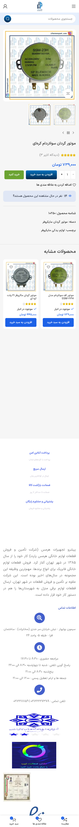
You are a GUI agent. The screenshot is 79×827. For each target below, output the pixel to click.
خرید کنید (14, 175)
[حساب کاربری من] (5, 6)
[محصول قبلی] (73, 132)
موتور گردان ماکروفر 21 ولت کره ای (21, 296)
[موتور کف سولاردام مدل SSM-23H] (58, 276)
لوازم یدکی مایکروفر (53, 230)
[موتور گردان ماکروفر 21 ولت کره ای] (20, 276)
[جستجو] (7, 18)
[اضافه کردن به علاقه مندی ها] (48, 267)
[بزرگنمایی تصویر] (68, 93)
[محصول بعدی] (63, 132)
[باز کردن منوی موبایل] (74, 6)
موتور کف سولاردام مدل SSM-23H (61, 296)
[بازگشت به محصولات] (68, 132)
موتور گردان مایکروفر (55, 222)
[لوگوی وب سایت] (39, 6)
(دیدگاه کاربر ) (49, 155)
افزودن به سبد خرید (41, 175)
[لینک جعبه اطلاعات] (39, 457)
